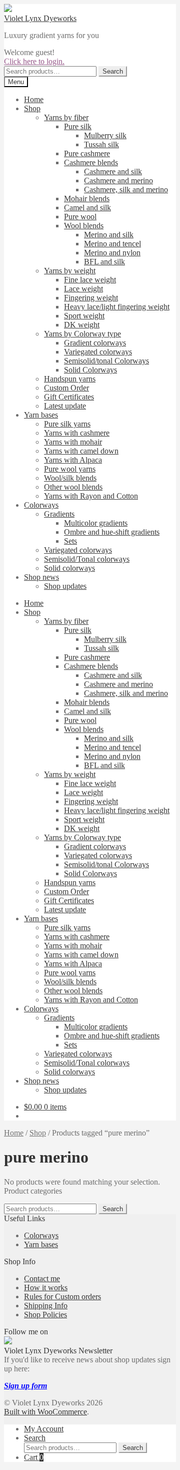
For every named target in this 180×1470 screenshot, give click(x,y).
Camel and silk (87, 207)
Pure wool (80, 216)
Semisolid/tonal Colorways (106, 360)
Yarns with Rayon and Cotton (91, 496)
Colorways (41, 505)
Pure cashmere (87, 153)
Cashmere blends (91, 162)
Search (112, 71)
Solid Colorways (90, 369)
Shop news (41, 577)
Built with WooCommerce (45, 1411)
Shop (32, 108)
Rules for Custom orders (62, 1296)
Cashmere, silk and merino (126, 189)
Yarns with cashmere (77, 433)
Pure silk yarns (67, 424)
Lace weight (83, 288)
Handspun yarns (70, 379)
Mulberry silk (105, 135)
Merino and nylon (112, 252)
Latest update (65, 406)
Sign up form (25, 1385)
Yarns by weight (70, 270)
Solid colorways (69, 568)
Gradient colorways (95, 342)
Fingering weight (91, 297)
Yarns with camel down (81, 451)
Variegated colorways (98, 351)
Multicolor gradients (96, 523)
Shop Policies (45, 1314)
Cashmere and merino (118, 180)
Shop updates (65, 586)
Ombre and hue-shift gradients (112, 532)
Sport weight (84, 315)
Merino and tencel (112, 243)
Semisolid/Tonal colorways (87, 559)
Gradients (59, 514)
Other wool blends (73, 487)
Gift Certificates (69, 397)
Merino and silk (109, 234)
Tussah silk (101, 144)
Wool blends (84, 225)
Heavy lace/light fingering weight (117, 306)
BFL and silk (104, 261)
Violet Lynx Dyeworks (40, 18)
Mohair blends (87, 198)
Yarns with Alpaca (73, 460)
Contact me (42, 1278)
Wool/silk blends (70, 478)
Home (34, 99)
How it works (46, 1287)
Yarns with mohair (73, 442)
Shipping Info (46, 1305)
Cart (34, 1457)
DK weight (82, 324)
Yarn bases (41, 415)
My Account (44, 1428)
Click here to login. (34, 61)
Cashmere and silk (113, 171)
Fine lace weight (90, 279)
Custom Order (66, 388)
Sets (70, 541)
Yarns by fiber (66, 117)
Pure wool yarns (70, 469)
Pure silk (78, 126)
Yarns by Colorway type (82, 333)
